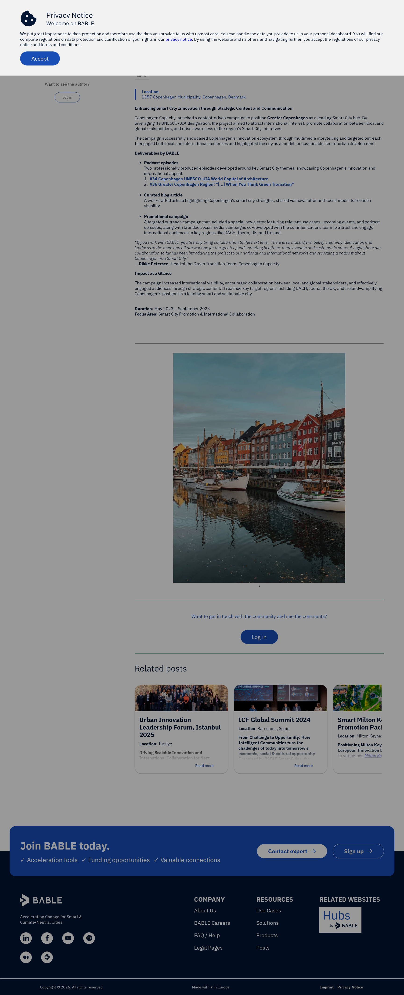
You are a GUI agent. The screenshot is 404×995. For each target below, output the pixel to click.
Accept (40, 58)
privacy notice (179, 39)
